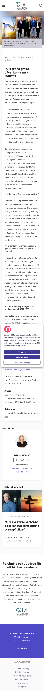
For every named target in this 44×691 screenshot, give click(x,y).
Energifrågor (10, 395)
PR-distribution (22, 672)
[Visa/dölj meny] (3, 5)
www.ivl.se (22, 648)
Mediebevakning (22, 668)
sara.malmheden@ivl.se (22, 468)
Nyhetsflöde (22, 683)
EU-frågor (19, 402)
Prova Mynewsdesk (22, 675)
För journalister (22, 679)
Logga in (22, 686)
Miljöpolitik (21, 395)
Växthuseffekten (12, 398)
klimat (7, 413)
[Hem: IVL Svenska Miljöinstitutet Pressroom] (21, 5)
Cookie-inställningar (22, 362)
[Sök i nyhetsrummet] (41, 5)
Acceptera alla (22, 357)
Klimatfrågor (29, 402)
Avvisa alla (22, 352)
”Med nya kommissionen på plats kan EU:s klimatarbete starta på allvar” (22, 525)
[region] (22, 345)
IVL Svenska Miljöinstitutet (22, 413)
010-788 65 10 (22, 471)
